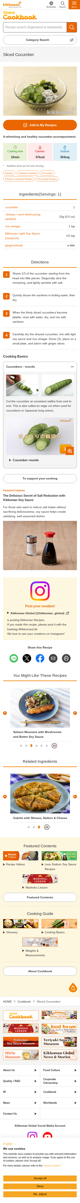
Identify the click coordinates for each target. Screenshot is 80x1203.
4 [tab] (36, 746)
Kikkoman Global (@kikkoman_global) (37, 613)
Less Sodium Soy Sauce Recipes (60, 866)
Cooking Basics (55, 932)
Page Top (73, 987)
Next (75, 713)
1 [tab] (21, 746)
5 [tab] (42, 746)
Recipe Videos (15, 864)
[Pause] (54, 745)
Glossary (12, 932)
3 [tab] (31, 746)
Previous (5, 713)
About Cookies (52, 1165)
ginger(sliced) (14, 245)
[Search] (72, 27)
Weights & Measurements (35, 953)
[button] (10, 1143)
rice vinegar (12, 226)
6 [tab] (47, 746)
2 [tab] (26, 746)
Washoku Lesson (36, 887)
